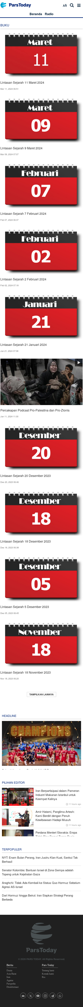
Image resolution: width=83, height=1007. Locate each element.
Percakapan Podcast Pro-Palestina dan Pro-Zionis (34, 410)
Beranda (36, 14)
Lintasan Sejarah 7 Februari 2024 (23, 213)
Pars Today (17, 5)
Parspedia (11, 983)
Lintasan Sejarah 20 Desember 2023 (25, 475)
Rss (43, 977)
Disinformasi (13, 987)
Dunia (9, 970)
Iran (8, 977)
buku (4, 25)
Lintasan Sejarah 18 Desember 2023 (25, 541)
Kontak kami (48, 973)
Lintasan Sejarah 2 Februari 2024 (23, 279)
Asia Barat (11, 973)
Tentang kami (48, 970)
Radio (49, 14)
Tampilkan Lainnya (41, 694)
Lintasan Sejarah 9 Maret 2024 (21, 148)
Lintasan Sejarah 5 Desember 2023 (24, 606)
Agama (10, 980)
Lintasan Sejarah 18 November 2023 (25, 672)
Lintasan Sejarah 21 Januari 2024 (23, 344)
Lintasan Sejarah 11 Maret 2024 (22, 82)
